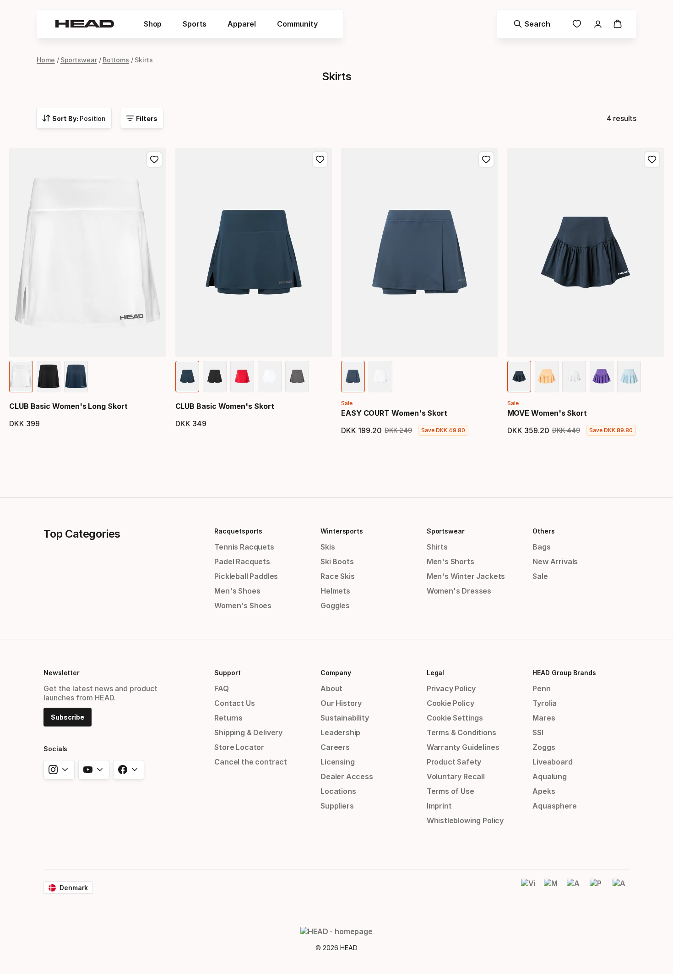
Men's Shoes (237, 590)
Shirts (437, 546)
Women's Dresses (459, 590)
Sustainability (344, 717)
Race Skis (337, 576)
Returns (228, 717)
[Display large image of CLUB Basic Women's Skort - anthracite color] (297, 376)
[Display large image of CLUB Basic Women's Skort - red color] (242, 376)
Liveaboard (552, 761)
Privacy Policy (451, 688)
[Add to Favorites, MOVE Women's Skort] (652, 159)
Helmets (335, 590)
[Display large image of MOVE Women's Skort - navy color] (519, 376)
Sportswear (78, 60)
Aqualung (549, 776)
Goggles (335, 605)
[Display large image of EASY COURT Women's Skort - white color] (380, 376)
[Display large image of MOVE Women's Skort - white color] (574, 376)
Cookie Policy (450, 703)
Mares (543, 717)
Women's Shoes (242, 605)
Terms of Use (450, 791)
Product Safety (454, 761)
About (331, 688)
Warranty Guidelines (463, 747)
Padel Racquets (242, 561)
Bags (541, 546)
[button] (152, 23)
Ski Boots (336, 561)
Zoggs (543, 747)
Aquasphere (554, 805)
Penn (541, 688)
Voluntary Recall (456, 776)
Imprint (439, 805)
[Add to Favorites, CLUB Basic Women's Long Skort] (154, 159)
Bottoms (116, 60)
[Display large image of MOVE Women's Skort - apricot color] (547, 376)
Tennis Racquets (244, 546)
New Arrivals (555, 561)
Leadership (340, 732)
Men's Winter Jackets (466, 576)
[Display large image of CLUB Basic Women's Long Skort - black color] (48, 376)
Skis (327, 546)
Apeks (543, 791)
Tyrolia (544, 703)
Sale (540, 576)
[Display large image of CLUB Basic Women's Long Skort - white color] (21, 376)
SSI (537, 732)
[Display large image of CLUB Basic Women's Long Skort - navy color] (76, 376)
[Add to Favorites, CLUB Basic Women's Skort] (320, 159)
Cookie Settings (455, 717)
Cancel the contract (250, 761)
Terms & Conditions (461, 732)
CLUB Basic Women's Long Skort (68, 406)
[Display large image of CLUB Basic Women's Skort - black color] (215, 376)
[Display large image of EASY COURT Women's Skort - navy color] (353, 376)
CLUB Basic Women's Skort (224, 406)
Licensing (337, 761)
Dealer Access (346, 776)
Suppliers (336, 805)
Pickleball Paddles (246, 576)
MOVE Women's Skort (547, 413)
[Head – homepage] (84, 24)
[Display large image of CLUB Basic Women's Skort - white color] (270, 376)
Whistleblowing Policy (465, 820)
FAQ (221, 688)
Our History (341, 703)
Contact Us (234, 703)
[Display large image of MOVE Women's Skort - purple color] (601, 376)
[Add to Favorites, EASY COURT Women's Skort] (486, 159)
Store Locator (239, 747)
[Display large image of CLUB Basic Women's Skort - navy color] (187, 376)
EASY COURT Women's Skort (394, 413)
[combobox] (74, 118)
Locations (338, 791)
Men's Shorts (450, 561)
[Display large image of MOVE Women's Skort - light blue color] (629, 376)
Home (46, 60)
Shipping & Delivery (248, 732)
